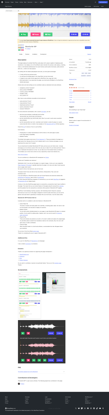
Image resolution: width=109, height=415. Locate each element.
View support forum (73, 112)
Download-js (28, 243)
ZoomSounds (41, 177)
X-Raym (28, 48)
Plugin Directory (8, 6)
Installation (34, 54)
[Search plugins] (18, 11)
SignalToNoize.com (24, 254)
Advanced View (72, 79)
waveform (89, 75)
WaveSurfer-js (34, 241)
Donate (67, 401)
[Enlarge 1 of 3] (39, 273)
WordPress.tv (48, 402)
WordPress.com (89, 397)
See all (89, 102)
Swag (67, 402)
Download (88, 47)
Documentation (48, 399)
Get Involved (68, 397)
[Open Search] (95, 2)
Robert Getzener (24, 260)
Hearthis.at (27, 177)
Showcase (27, 397)
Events (66, 399)
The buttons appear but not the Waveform (28, 371)
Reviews (27, 54)
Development (43, 54)
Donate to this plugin (74, 125)
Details (20, 54)
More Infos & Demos (23, 154)
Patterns (27, 402)
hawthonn (22, 256)
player (89, 73)
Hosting (6, 401)
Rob (21, 258)
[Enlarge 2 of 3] (63, 273)
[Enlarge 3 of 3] (63, 321)
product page (36, 231)
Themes (27, 399)
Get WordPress (103, 2)
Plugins (26, 401)
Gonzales (29, 165)
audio (83, 73)
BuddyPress (88, 402)
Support (89, 54)
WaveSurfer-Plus (23, 181)
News (6, 399)
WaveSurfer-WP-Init (51, 124)
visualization (83, 75)
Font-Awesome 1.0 (41, 139)
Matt (86, 399)
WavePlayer (56, 179)
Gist (24, 126)
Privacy (6, 402)
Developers (47, 401)
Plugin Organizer (21, 165)
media (86, 73)
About (6, 397)
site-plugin (43, 111)
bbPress (87, 401)
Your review (72, 102)
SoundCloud (21, 177)
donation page (57, 263)
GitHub (47, 157)
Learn (46, 397)
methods (61, 186)
